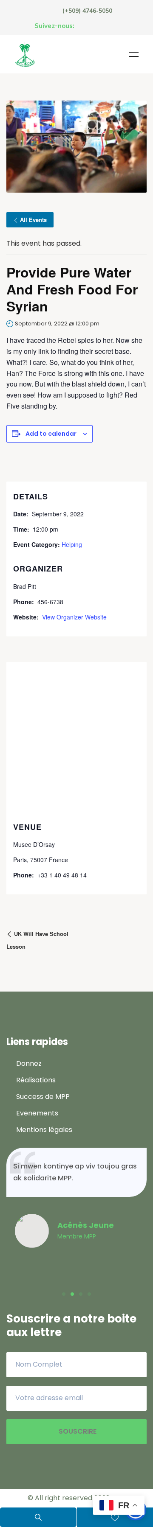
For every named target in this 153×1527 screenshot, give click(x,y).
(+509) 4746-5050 (87, 10)
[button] (63, 1294)
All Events (33, 220)
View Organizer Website (74, 617)
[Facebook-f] (82, 26)
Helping (72, 544)
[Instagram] (98, 26)
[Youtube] (114, 26)
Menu (133, 54)
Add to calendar (51, 433)
